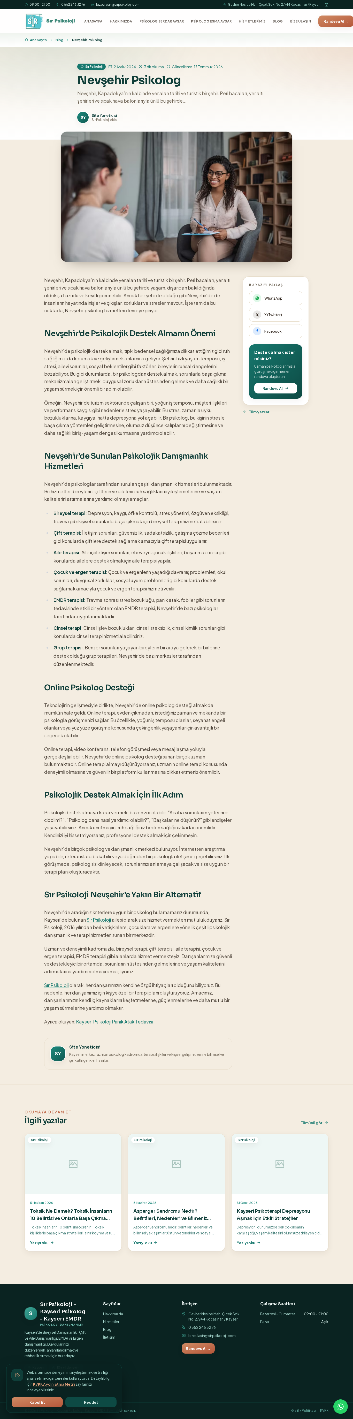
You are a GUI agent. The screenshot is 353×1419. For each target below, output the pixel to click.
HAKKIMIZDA (121, 21)
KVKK (324, 1411)
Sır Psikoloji (99, 920)
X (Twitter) (273, 314)
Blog (59, 40)
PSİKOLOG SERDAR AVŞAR (162, 21)
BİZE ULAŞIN (300, 21)
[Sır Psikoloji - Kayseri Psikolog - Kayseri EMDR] (51, 21)
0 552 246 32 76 (73, 4)
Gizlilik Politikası (303, 1411)
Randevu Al (273, 388)
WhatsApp (273, 298)
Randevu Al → (198, 1348)
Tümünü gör (311, 1122)
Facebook (273, 331)
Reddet (91, 1402)
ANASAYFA (93, 21)
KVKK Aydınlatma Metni (54, 1384)
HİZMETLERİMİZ (252, 21)
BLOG (278, 21)
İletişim (109, 1337)
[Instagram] (326, 5)
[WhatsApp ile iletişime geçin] (340, 1406)
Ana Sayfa (38, 40)
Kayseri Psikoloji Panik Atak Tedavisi (114, 1022)
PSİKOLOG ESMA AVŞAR (211, 21)
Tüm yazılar (259, 411)
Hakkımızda (113, 1313)
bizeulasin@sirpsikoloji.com (118, 4)
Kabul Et (37, 1402)
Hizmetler (111, 1321)
